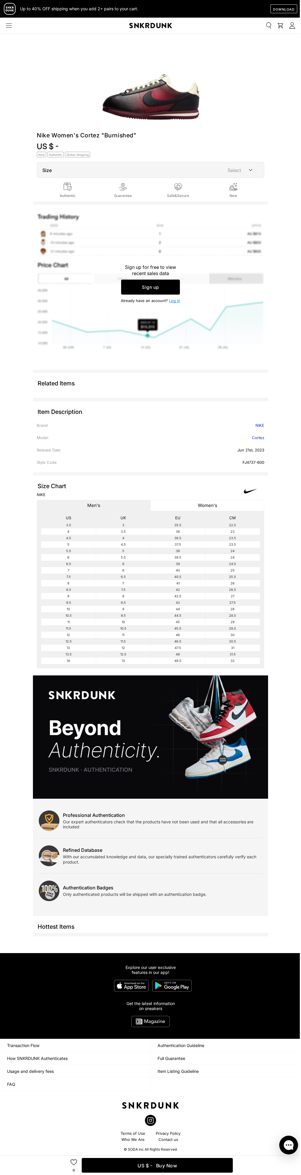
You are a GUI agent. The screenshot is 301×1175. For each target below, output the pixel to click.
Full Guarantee (171, 1058)
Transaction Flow (23, 1045)
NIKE (259, 425)
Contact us (168, 1139)
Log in (174, 300)
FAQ (11, 1084)
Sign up (150, 287)
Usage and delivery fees (30, 1071)
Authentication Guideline (181, 1045)
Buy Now (157, 1166)
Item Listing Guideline (178, 1071)
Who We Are (133, 1139)
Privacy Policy (168, 1133)
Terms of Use (133, 1133)
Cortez (258, 437)
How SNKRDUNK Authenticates (37, 1058)
